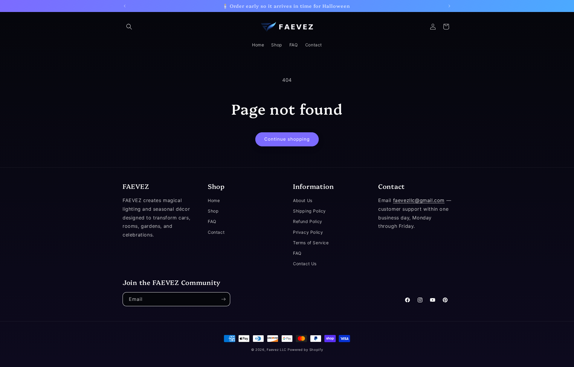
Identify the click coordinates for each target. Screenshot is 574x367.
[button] (129, 26)
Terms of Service (311, 242)
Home (214, 200)
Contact (216, 232)
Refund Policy (307, 221)
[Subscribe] (223, 299)
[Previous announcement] (124, 6)
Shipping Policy (309, 211)
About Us (302, 200)
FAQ (212, 221)
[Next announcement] (449, 6)
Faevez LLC (276, 350)
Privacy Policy (308, 232)
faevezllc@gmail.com (419, 200)
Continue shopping (287, 139)
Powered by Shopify (305, 350)
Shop (213, 211)
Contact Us (305, 263)
